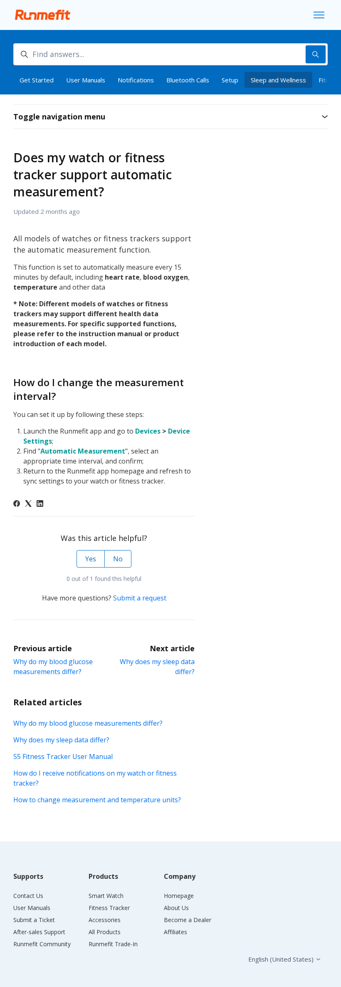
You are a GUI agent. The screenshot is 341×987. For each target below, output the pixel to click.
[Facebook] (16, 504)
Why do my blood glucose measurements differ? (88, 723)
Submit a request (139, 598)
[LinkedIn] (40, 504)
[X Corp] (28, 504)
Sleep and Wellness (278, 80)
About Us (176, 908)
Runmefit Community (42, 944)
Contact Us (28, 896)
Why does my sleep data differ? (61, 739)
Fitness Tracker (109, 908)
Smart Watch (106, 896)
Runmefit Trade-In (113, 944)
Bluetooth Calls (187, 80)
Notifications (136, 80)
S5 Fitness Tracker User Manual (63, 756)
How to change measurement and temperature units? (97, 799)
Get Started (37, 80)
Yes (90, 558)
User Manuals (85, 80)
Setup (230, 80)
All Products (105, 932)
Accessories (105, 920)
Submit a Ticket (34, 920)
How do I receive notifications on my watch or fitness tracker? (95, 778)
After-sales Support (39, 932)
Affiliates (175, 932)
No (118, 558)
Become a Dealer (187, 920)
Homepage (179, 896)
